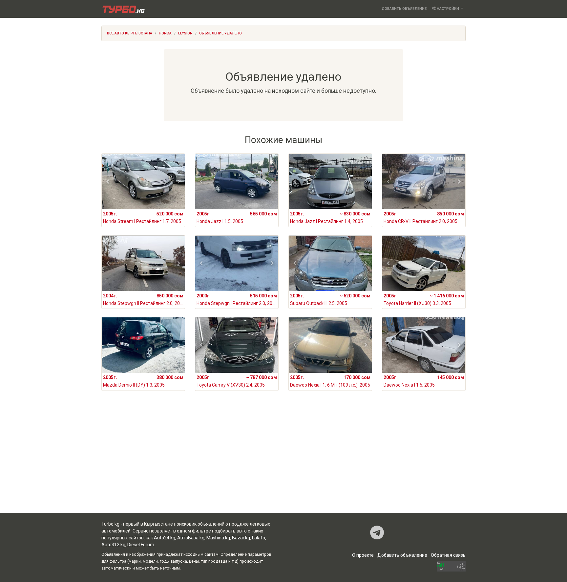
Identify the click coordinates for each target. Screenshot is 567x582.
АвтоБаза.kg (190, 537)
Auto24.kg (164, 537)
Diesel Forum (140, 544)
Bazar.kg (241, 537)
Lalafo (258, 537)
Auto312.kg (113, 544)
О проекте (363, 555)
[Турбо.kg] (123, 8)
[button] (107, 181)
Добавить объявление (404, 9)
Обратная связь (448, 555)
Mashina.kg (218, 537)
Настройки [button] (448, 9)
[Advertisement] (283, 460)
